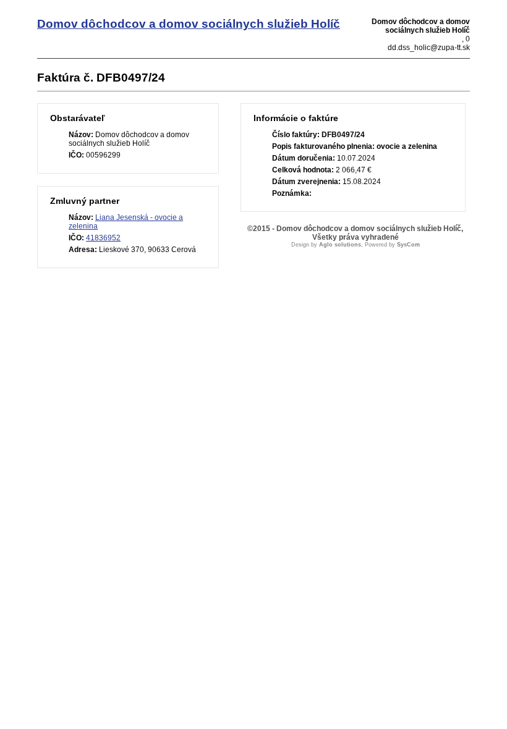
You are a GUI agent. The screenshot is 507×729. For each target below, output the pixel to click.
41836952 (103, 238)
